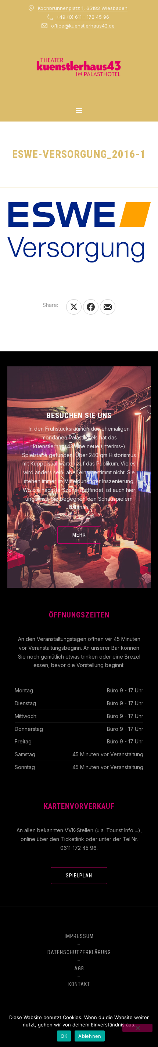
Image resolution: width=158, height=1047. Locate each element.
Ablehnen (89, 1036)
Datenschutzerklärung (79, 952)
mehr (79, 535)
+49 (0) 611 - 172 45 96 (82, 17)
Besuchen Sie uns (79, 415)
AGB (79, 968)
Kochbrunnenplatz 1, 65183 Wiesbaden (83, 8)
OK (64, 1036)
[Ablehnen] (137, 1028)
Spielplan (79, 875)
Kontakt (79, 984)
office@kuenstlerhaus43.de (83, 26)
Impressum (79, 936)
